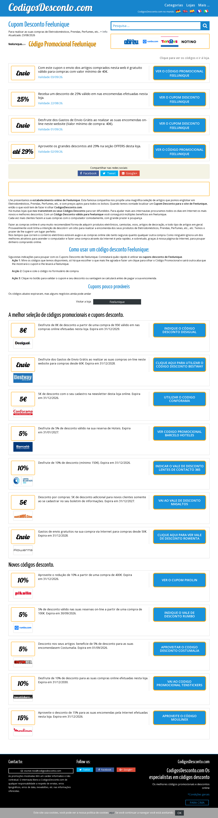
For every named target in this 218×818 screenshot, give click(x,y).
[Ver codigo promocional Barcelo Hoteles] (23, 447)
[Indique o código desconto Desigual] (23, 344)
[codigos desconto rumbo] (150, 41)
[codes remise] (199, 11)
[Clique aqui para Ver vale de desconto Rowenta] (23, 550)
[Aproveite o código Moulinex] (23, 731)
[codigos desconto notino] (189, 41)
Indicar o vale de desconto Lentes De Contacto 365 (179, 468)
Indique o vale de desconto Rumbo (179, 614)
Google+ (130, 173)
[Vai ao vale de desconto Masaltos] (23, 516)
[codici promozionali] (206, 11)
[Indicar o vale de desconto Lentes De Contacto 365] (23, 481)
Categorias (174, 5)
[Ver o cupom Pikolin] (23, 593)
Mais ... (204, 5)
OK (179, 813)
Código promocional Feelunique (184, 73)
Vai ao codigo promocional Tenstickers (179, 683)
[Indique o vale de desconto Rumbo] (23, 628)
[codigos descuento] (192, 11)
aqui (111, 812)
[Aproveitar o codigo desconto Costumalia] (23, 662)
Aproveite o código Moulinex (179, 718)
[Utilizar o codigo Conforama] (23, 412)
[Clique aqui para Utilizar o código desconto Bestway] (23, 378)
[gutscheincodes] (178, 11)
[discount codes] (185, 11)
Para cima (197, 802)
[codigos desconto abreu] (131, 41)
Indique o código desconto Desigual (179, 330)
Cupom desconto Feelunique (184, 99)
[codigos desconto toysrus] (169, 41)
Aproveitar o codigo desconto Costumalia (179, 649)
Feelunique (117, 302)
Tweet (110, 173)
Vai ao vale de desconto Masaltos (179, 502)
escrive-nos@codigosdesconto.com (42, 770)
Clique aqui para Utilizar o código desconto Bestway (179, 364)
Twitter (86, 769)
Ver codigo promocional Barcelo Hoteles (179, 433)
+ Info (103, 31)
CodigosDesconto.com (50, 7)
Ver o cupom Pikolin (179, 580)
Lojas (190, 5)
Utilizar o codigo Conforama (179, 399)
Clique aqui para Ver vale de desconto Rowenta (180, 537)
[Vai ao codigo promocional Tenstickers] (23, 697)
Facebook (89, 173)
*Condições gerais (199, 794)
